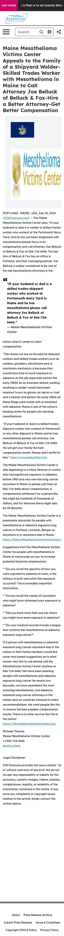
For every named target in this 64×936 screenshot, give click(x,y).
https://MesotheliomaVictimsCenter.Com (29, 723)
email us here (11, 745)
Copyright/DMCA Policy (21, 930)
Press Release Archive (37, 915)
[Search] (41, 32)
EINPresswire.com (16, 218)
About (16, 915)
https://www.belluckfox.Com (28, 457)
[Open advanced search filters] (49, 32)
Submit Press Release (18, 922)
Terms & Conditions (47, 922)
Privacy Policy (49, 930)
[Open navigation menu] (6, 31)
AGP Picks (9, 5)
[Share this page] (58, 31)
